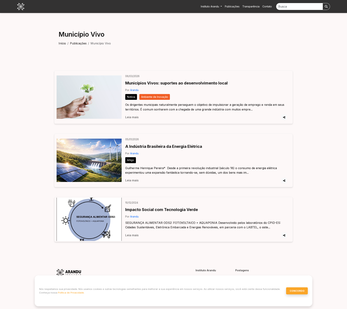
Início (62, 43)
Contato (267, 6)
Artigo (130, 160)
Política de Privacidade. (71, 292)
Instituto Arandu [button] (210, 6)
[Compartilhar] (284, 117)
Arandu (134, 90)
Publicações (232, 6)
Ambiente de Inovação (154, 96)
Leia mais (132, 117)
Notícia (131, 96)
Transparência (251, 6)
